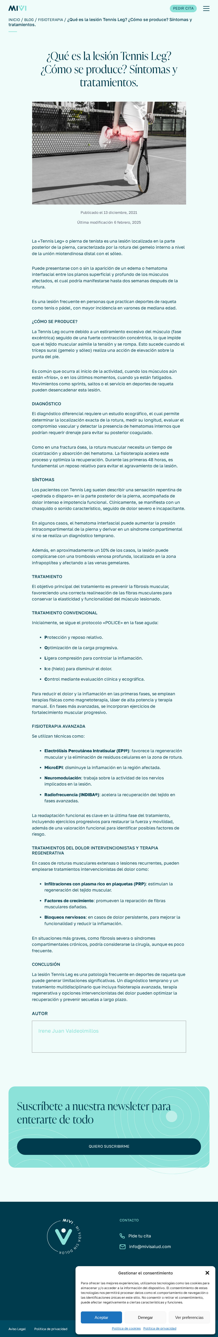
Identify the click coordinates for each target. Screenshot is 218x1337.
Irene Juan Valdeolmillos (68, 1031)
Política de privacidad (159, 1328)
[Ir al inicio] (17, 8)
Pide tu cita (139, 1235)
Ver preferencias (189, 1317)
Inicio (14, 20)
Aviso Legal (17, 1329)
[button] (207, 1272)
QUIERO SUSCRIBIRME (109, 1146)
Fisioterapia (50, 20)
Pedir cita (183, 8)
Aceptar (101, 1317)
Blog (29, 20)
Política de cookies (126, 1328)
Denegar (145, 1317)
